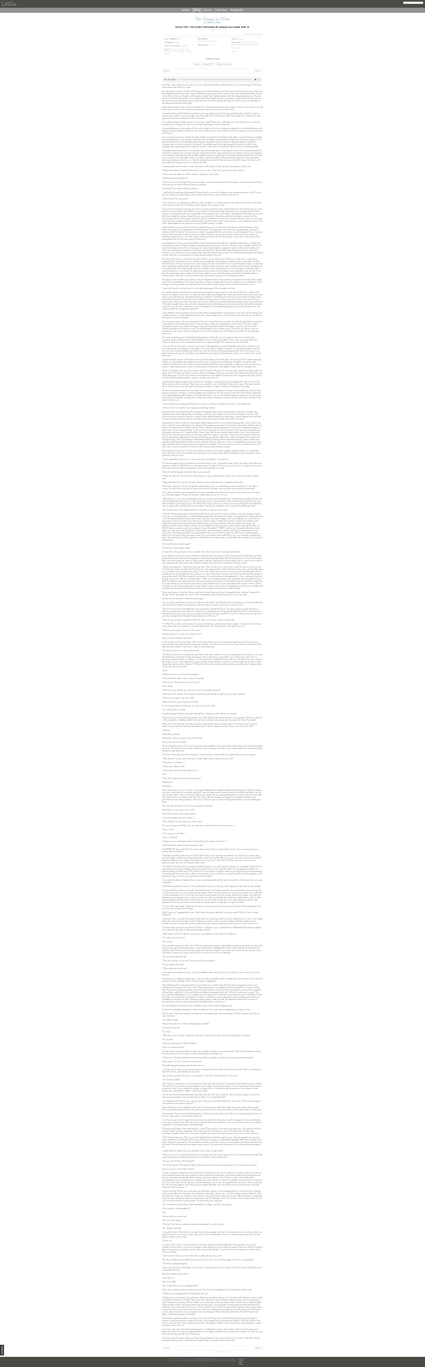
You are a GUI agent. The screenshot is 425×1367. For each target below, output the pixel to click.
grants (233, 1359)
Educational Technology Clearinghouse (207, 1359)
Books (197, 10)
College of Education (215, 1360)
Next (257, 71)
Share (233, 51)
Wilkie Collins (214, 22)
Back (167, 71)
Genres (208, 10)
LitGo (9, 4)
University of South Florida (228, 1360)
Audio (196, 64)
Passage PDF (208, 64)
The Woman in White (212, 19)
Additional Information (252, 34)
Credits (241, 1361)
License (241, 1359)
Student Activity (224, 64)
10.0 (215, 41)
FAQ (240, 1362)
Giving (241, 1364)
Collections (221, 10)
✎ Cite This (235, 48)
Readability (237, 10)
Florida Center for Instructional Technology (198, 1360)
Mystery (241, 39)
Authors (185, 10)
